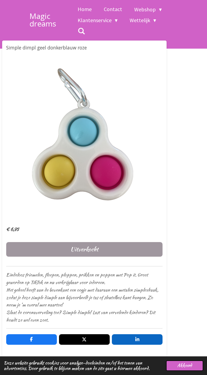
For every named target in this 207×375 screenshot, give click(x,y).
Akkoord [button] (184, 365)
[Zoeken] (81, 31)
